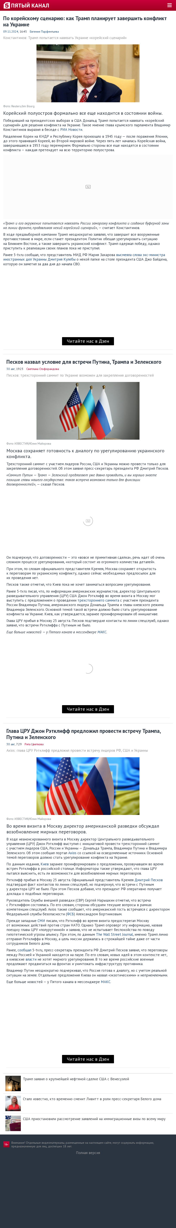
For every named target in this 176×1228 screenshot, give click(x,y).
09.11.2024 (10, 31)
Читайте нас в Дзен (88, 341)
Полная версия (88, 1152)
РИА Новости (71, 129)
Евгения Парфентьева (44, 31)
